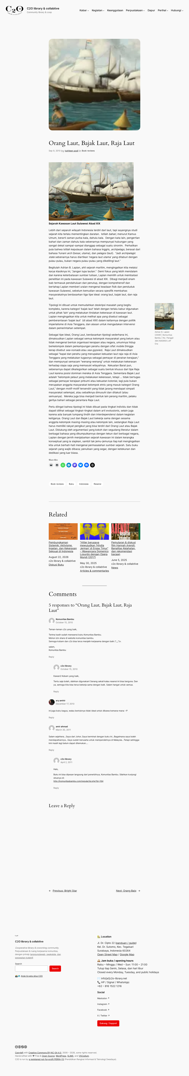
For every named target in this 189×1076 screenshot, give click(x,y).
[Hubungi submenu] (182, 10)
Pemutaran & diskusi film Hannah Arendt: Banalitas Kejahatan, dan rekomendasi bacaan (123, 548)
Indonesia (83, 484)
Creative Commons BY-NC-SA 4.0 (44, 1052)
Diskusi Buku (56, 564)
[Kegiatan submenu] (103, 10)
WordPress (61, 1056)
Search (18, 963)
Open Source (48, 1056)
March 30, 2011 (63, 729)
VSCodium (84, 1056)
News (114, 567)
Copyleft (19, 1052)
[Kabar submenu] (88, 10)
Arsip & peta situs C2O (32, 976)
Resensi (97, 484)
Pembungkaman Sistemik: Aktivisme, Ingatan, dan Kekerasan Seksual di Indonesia (63, 547)
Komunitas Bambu (65, 619)
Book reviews (88, 150)
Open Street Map (107, 954)
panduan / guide (126, 943)
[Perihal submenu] (167, 10)
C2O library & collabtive (43, 8)
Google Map (127, 954)
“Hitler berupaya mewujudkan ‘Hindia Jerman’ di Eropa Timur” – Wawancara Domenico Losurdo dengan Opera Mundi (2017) (94, 550)
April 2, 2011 (66, 762)
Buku (71, 484)
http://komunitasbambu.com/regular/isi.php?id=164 (78, 781)
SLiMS (70, 1056)
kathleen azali (71, 150)
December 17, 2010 (65, 703)
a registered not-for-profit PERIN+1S (46, 1059)
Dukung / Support (108, 1023)
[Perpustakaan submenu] (144, 10)
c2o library (66, 666)
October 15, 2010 (64, 622)
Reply (51, 657)
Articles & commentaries (94, 570)
